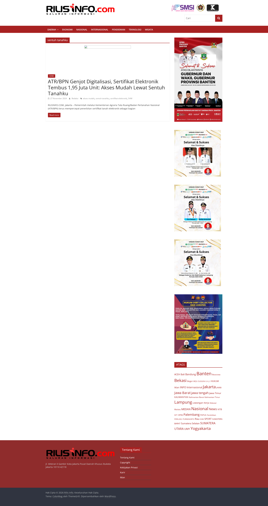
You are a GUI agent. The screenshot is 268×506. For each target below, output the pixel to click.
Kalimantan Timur (212, 397)
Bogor (190, 381)
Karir (122, 472)
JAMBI (218, 387)
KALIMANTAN (181, 397)
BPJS (195, 381)
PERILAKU (178, 419)
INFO (183, 387)
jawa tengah (200, 393)
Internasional (99, 29)
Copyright (125, 462)
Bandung (190, 374)
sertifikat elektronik (118, 98)
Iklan (176, 387)
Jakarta (209, 387)
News (213, 409)
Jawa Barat (182, 392)
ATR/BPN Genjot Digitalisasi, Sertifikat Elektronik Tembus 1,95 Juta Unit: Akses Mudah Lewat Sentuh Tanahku (106, 87)
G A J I (207, 381)
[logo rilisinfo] (80, 448)
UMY (187, 429)
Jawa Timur (215, 393)
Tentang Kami (127, 457)
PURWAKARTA (188, 419)
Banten (204, 373)
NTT (175, 415)
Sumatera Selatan (190, 423)
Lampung (183, 402)
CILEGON (201, 381)
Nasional (81, 29)
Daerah (51, 29)
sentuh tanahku (102, 98)
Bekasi (180, 380)
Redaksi (75, 98)
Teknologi (135, 29)
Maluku (177, 409)
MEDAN (186, 409)
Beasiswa (216, 374)
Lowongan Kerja (201, 402)
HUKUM (215, 381)
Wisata (149, 29)
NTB (220, 409)
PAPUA (203, 415)
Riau (197, 419)
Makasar (213, 403)
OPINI (180, 415)
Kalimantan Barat (196, 397)
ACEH (177, 374)
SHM (51, 76)
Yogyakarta (201, 428)
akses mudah (88, 98)
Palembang (191, 414)
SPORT (208, 418)
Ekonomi (67, 29)
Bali (183, 374)
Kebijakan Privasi (129, 467)
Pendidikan (118, 29)
